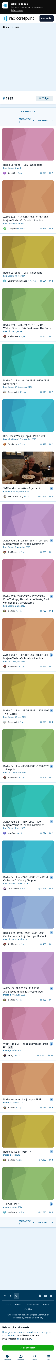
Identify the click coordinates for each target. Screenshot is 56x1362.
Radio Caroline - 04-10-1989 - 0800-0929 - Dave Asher (27, 382)
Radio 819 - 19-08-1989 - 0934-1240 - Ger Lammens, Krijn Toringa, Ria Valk (25, 934)
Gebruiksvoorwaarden (27, 1335)
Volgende (42, 120)
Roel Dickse (8, 167)
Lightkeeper (13, 888)
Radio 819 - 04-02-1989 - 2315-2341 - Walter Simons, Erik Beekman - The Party (27, 326)
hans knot (8, 491)
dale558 (11, 173)
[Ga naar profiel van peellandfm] (4, 1212)
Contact (47, 1304)
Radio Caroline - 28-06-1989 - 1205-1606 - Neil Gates (26, 712)
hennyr (11, 1055)
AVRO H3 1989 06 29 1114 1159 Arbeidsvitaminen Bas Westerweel (23, 990)
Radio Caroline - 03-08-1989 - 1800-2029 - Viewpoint (26, 767)
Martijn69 (12, 228)
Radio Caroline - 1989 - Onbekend (22, 164)
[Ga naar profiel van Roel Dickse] (4, 336)
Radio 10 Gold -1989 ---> (17, 1151)
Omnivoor (12, 444)
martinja (11, 610)
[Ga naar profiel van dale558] (4, 173)
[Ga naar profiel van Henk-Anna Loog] (4, 496)
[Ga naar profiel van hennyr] (4, 1055)
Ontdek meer (7, 6)
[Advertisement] (28, 59)
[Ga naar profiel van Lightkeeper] (4, 888)
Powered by (28, 1317)
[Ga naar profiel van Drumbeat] (4, 392)
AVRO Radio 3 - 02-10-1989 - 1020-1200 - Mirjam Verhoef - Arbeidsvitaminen (26, 656)
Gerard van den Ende (17, 280)
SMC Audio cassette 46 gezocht (21, 488)
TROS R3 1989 (11, 1204)
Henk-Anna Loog (15, 496)
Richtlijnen (25, 1338)
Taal (7, 1304)
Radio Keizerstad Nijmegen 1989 (22, 1099)
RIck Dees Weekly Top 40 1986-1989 (24, 436)
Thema (18, 1304)
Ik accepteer (29, 1347)
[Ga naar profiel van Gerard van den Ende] (4, 281)
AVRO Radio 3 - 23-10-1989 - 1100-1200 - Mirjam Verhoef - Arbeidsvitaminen (26, 218)
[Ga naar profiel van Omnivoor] (4, 444)
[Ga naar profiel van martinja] (4, 611)
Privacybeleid (33, 1304)
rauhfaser (12, 833)
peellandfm (13, 1212)
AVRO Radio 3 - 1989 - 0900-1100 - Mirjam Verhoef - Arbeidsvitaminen (23, 823)
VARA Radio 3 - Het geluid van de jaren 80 (25, 1045)
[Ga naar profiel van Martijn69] (4, 228)
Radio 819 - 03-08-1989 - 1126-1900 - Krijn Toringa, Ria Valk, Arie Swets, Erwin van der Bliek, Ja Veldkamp (26, 599)
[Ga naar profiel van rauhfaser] (4, 833)
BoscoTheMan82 (11, 439)
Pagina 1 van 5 (25, 120)
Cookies (28, 1309)
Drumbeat (12, 392)
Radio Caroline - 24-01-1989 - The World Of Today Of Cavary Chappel (26, 878)
